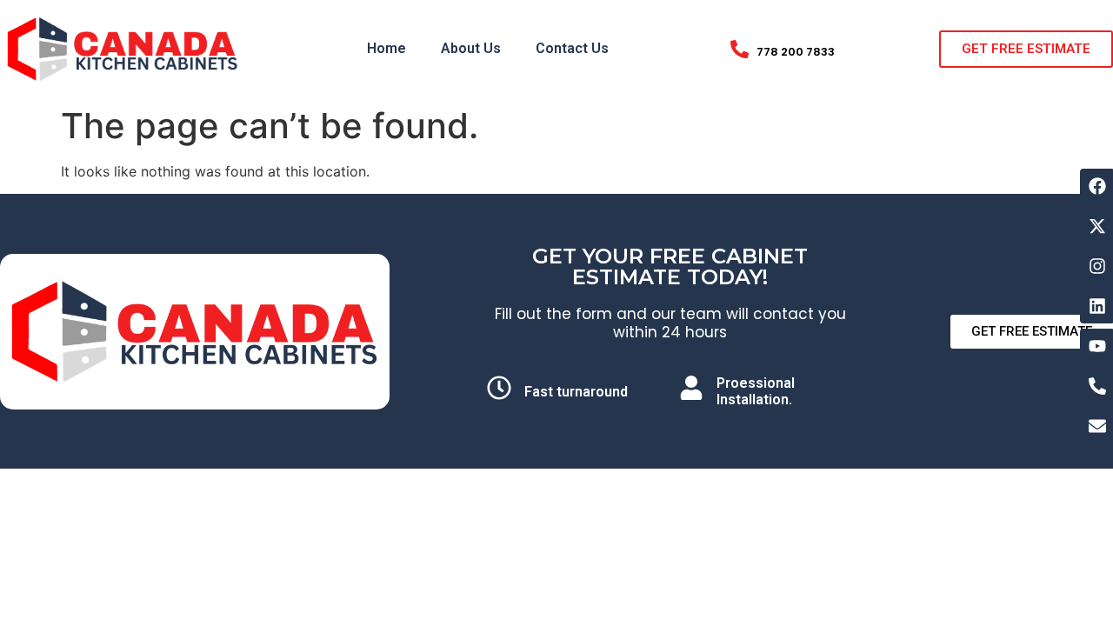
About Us (471, 48)
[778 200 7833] (739, 49)
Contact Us (572, 48)
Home (386, 48)
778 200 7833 (795, 51)
